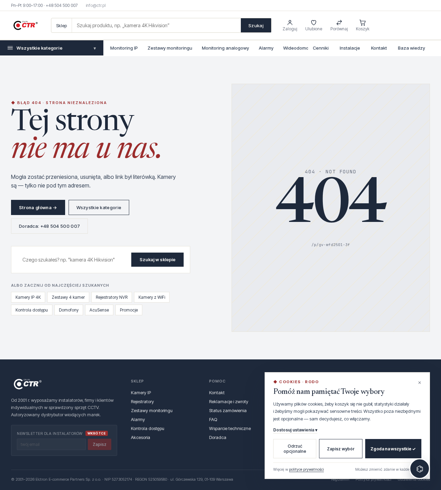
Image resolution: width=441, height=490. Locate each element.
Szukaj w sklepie (157, 259)
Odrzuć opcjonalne (295, 448)
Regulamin (340, 479)
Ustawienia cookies (414, 479)
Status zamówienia (228, 410)
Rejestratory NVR (111, 297)
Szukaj (256, 25)
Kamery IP (141, 392)
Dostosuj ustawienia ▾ (295, 429)
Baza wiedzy (411, 48)
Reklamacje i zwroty (228, 401)
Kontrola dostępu (32, 310)
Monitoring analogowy (225, 48)
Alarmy (266, 48)
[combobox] (156, 25)
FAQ (213, 419)
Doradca (217, 437)
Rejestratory (142, 401)
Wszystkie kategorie (56, 48)
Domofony (69, 310)
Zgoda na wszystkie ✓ (393, 448)
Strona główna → (38, 207)
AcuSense (99, 310)
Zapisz (99, 444)
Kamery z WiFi (152, 297)
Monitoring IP (124, 48)
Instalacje (350, 48)
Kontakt (379, 48)
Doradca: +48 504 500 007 (49, 226)
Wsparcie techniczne (230, 428)
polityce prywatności (306, 469)
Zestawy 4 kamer (68, 297)
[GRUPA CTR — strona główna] (25, 25)
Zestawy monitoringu (169, 48)
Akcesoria (140, 437)
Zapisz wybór (341, 448)
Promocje (129, 310)
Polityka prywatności (373, 479)
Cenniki (321, 48)
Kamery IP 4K (28, 297)
